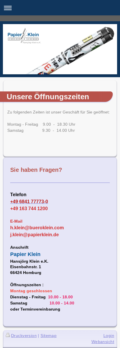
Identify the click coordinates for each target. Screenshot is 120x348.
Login (108, 335)
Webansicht (102, 341)
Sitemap (48, 335)
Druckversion (24, 335)
